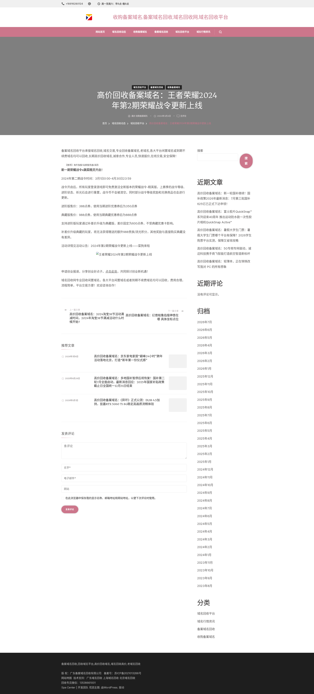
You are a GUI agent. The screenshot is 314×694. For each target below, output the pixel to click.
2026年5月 (204, 337)
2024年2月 (204, 547)
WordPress (110, 687)
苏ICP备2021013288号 (127, 673)
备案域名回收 (161, 31)
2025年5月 (204, 430)
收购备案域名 (140, 31)
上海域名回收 (111, 678)
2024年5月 (204, 524)
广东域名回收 (94, 678)
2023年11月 (205, 562)
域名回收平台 (182, 31)
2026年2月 (204, 361)
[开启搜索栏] (218, 32)
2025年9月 (204, 399)
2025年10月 (205, 392)
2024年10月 (205, 485)
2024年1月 (204, 555)
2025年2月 (204, 454)
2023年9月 (204, 578)
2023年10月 (205, 570)
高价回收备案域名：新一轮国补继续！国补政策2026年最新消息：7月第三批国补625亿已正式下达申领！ (223, 199)
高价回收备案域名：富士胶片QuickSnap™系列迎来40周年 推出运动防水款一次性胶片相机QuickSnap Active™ (224, 217)
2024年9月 (204, 492)
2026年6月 (204, 330)
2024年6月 (204, 516)
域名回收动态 (119, 31)
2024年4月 (204, 531)
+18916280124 (74, 3)
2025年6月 (204, 423)
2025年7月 (204, 415)
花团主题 (94, 687)
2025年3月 (204, 446)
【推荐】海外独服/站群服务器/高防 (82, 165)
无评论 (183, 116)
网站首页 (100, 31)
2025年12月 (205, 376)
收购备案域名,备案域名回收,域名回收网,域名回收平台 (170, 17)
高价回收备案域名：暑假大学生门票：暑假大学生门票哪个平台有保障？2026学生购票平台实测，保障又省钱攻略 (224, 235)
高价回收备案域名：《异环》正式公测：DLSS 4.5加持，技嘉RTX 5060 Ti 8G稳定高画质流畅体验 (127, 402)
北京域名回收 (127, 678)
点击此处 (111, 271)
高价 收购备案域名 (139, 116)
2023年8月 (204, 586)
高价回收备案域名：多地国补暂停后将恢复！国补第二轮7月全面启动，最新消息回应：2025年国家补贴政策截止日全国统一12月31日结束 (129, 382)
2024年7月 (204, 508)
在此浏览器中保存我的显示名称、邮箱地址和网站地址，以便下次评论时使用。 (111, 498)
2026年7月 (204, 322)
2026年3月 (204, 353)
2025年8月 (204, 407)
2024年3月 (204, 539)
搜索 (200, 150)
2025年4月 (204, 438)
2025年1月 (204, 461)
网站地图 (66, 678)
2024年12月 (205, 469)
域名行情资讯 (203, 31)
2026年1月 (204, 368)
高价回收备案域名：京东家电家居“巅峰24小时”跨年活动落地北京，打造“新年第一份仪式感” (128, 358)
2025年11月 (205, 384)
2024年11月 (205, 477)
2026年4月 (204, 345)
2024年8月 (204, 500)
